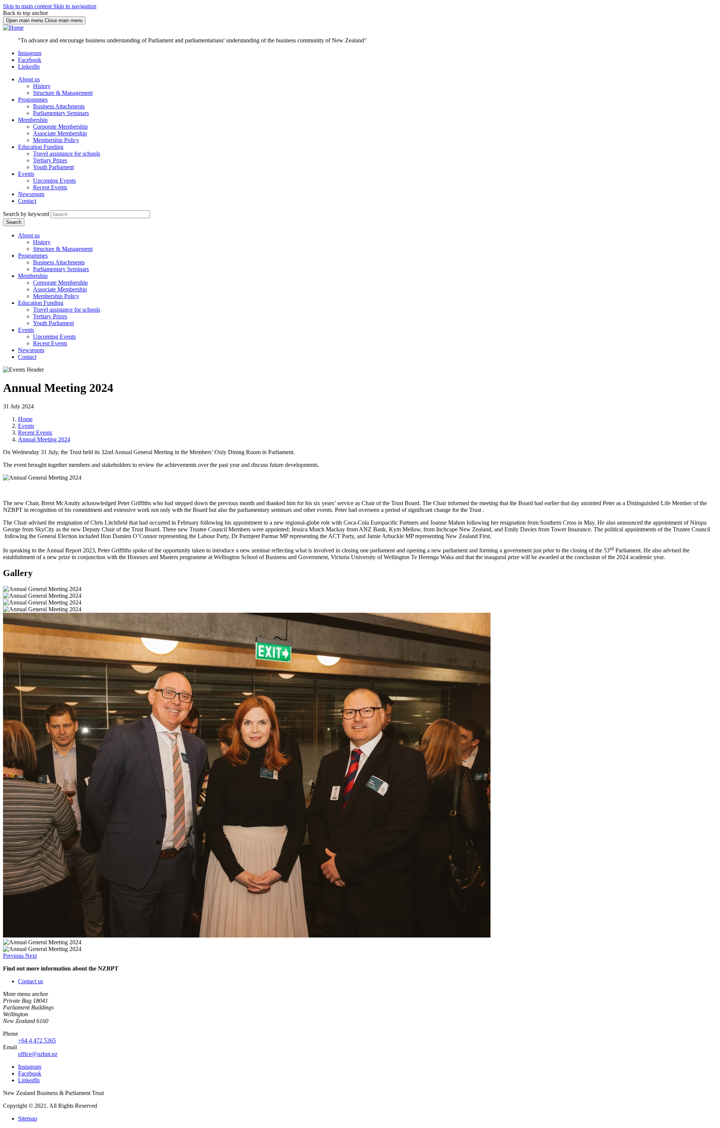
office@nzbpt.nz (37, 1054)
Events (26, 174)
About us (29, 79)
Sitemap (27, 1118)
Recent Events (50, 187)
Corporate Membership (60, 126)
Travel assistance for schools (66, 153)
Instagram (29, 53)
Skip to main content (28, 6)
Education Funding (40, 147)
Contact (27, 201)
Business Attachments (59, 106)
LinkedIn (29, 66)
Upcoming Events (54, 180)
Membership (33, 120)
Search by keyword (26, 214)
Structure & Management (63, 93)
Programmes (33, 99)
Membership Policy (56, 140)
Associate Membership (60, 133)
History (42, 86)
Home (25, 419)
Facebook (29, 60)
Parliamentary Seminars (61, 113)
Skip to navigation (74, 6)
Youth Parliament (53, 167)
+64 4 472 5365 (37, 1040)
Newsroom (31, 194)
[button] (14, 955)
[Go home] (13, 27)
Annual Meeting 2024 (44, 439)
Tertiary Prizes (50, 160)
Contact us (30, 981)
